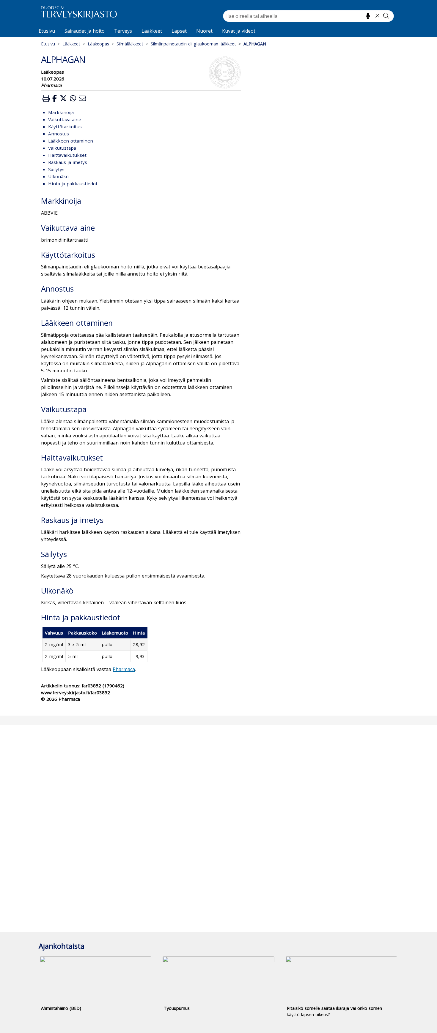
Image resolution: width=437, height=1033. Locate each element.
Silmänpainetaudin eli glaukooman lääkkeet (193, 44)
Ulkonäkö (58, 176)
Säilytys (56, 169)
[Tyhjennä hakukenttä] (377, 16)
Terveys (123, 31)
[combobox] (308, 16)
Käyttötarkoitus (65, 126)
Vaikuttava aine (64, 119)
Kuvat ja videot (238, 31)
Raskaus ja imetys (67, 162)
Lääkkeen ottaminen (70, 141)
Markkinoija (61, 112)
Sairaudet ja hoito (85, 31)
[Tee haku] (386, 16)
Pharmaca (124, 669)
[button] (46, 98)
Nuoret (204, 31)
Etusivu (47, 31)
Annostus (58, 134)
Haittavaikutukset (67, 155)
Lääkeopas (98, 44)
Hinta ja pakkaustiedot (73, 183)
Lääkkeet (152, 31)
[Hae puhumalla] (368, 16)
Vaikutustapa (62, 148)
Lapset (179, 31)
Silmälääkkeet (130, 44)
